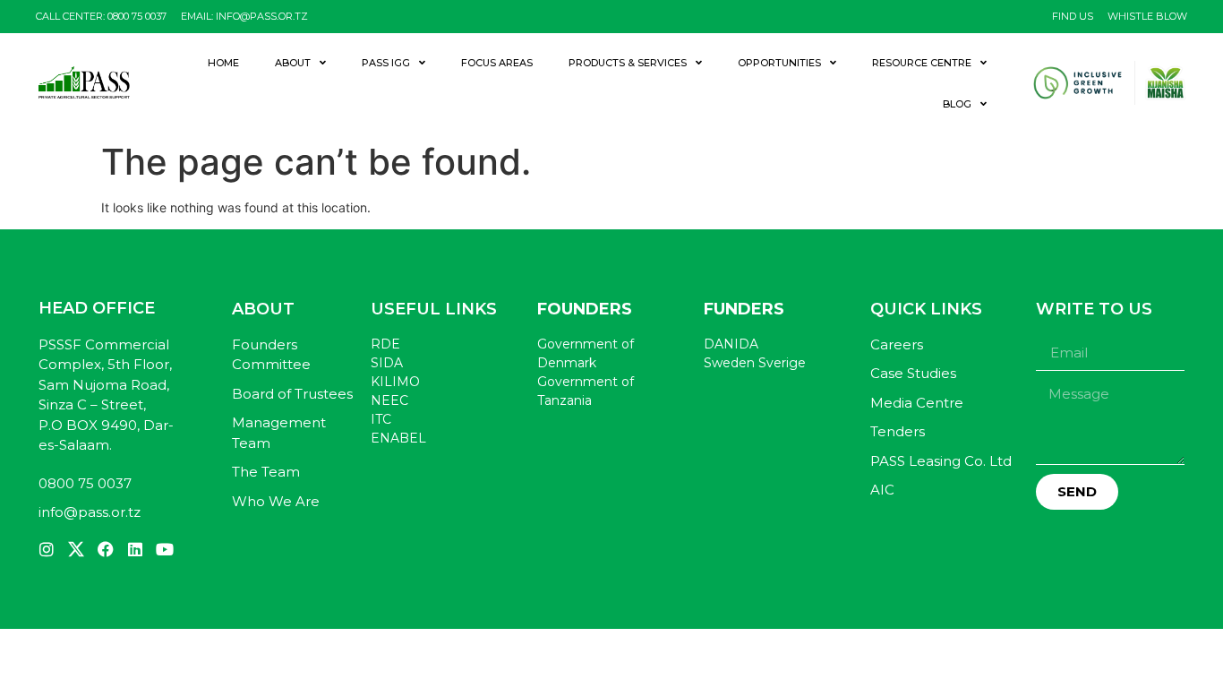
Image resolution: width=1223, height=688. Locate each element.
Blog (957, 104)
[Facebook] (106, 549)
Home (223, 62)
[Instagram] (46, 549)
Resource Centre (921, 62)
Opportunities (779, 62)
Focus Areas (497, 62)
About (293, 62)
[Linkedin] (135, 549)
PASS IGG (386, 62)
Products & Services (628, 62)
